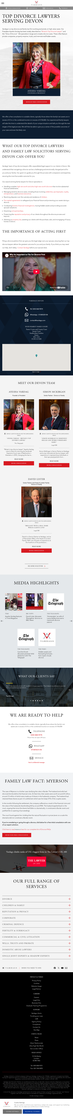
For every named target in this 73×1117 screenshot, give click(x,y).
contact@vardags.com (37, 320)
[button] (31, 701)
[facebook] (55, 968)
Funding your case (36, 1016)
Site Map (37, 1030)
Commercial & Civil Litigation (21, 937)
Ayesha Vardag (19, 392)
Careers (36, 997)
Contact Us (36, 1027)
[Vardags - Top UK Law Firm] (36, 5)
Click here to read (8, 829)
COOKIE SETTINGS (12, 1111)
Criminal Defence (13, 925)
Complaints (36, 1024)
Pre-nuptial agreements (12, 200)
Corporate (9, 918)
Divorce (7, 899)
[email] (66, 968)
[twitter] (58, 968)
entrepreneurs (9, 194)
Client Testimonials (36, 1043)
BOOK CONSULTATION (18, 463)
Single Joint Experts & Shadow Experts (26, 956)
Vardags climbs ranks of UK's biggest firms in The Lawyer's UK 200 (36, 852)
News (36, 1037)
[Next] (71, 620)
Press (36, 1040)
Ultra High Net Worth (36, 1046)
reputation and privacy (22, 214)
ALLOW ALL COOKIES (32, 1111)
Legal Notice (36, 989)
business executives (24, 194)
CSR (36, 1019)
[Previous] (2, 620)
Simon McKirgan (54, 392)
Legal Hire (36, 1000)
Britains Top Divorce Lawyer (52, 31)
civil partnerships (17, 211)
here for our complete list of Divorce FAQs (36, 829)
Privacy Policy (36, 980)
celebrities (49, 192)
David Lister (36, 479)
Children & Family (13, 906)
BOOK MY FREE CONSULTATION (36, 102)
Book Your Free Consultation (16, 835)
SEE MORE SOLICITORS (35, 566)
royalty (66, 192)
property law (16, 220)
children (44, 197)
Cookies (36, 983)
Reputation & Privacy (15, 912)
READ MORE (18, 459)
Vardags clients (36, 1013)
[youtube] (62, 968)
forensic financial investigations (23, 206)
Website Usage (36, 986)
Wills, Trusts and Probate (18, 943)
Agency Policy (36, 1022)
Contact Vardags (23, 248)
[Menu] (2, 3)
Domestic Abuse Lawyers (17, 950)
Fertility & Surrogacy (16, 931)
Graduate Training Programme (36, 1006)
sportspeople (58, 192)
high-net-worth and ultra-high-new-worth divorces (34, 186)
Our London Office (36, 1049)
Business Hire (36, 1003)
